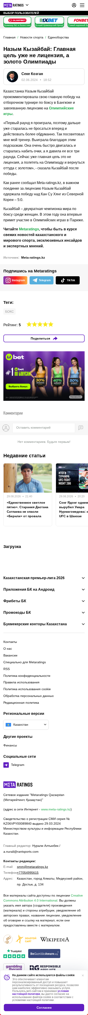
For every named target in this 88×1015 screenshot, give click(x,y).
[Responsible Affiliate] (45, 968)
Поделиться (40, 338)
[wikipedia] (54, 939)
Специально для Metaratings (24, 662)
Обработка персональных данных (28, 696)
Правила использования (21, 682)
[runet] (7, 939)
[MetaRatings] (18, 784)
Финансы (10, 745)
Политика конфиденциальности (26, 675)
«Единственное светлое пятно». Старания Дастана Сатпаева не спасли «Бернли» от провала (27, 509)
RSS (6, 669)
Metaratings (29, 229)
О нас (7, 648)
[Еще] (82, 5)
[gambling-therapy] (14, 968)
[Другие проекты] (16, 5)
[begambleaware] (44, 954)
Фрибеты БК (14, 601)
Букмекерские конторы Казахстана (35, 624)
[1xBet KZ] (49, 20)
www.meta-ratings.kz (56, 809)
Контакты (10, 642)
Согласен (44, 1007)
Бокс (9, 311)
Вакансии (10, 655)
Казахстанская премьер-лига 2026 (34, 578)
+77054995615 (28, 872)
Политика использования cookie (27, 689)
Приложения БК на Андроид (28, 589)
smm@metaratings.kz (32, 867)
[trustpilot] (14, 954)
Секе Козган (32, 74)
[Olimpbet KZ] (17, 20)
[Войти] (74, 5)
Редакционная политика (21, 702)
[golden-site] (26, 939)
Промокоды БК (17, 612)
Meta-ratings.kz (33, 257)
